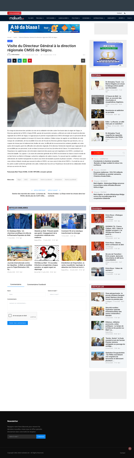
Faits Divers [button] (50, 18)
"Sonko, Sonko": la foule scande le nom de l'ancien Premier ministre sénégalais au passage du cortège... (115, 342)
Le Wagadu (109, 301)
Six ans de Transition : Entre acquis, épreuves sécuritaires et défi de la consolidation (114, 257)
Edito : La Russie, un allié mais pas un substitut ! (115, 123)
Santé (15, 37)
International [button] (98, 18)
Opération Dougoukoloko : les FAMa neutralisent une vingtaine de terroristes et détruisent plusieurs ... (115, 357)
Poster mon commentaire (17, 323)
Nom (9, 291)
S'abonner (41, 436)
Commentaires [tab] (15, 284)
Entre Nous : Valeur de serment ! (114, 269)
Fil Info (30, 18)
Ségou (19, 179)
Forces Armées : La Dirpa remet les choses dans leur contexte (66, 195)
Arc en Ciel (37, 272)
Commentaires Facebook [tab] (36, 284)
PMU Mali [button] (39, 18)
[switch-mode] (125, 13)
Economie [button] (86, 18)
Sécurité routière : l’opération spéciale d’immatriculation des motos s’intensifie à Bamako (114, 311)
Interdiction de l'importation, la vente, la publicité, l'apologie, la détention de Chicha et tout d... (73, 265)
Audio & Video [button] (63, 18)
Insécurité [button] (111, 18)
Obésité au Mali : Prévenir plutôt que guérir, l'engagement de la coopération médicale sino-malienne (46, 234)
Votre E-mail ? (52, 291)
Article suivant (53, 190)
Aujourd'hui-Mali (38, 240)
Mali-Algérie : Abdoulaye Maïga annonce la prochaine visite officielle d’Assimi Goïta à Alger (109, 185)
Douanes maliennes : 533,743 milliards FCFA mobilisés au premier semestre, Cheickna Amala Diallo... (108, 174)
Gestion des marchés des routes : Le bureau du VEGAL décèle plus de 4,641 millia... (28, 195)
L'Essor (108, 90)
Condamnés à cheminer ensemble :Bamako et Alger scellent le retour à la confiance (108, 163)
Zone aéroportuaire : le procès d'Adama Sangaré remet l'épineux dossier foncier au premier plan (115, 296)
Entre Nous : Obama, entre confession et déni (115, 244)
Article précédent (39, 190)
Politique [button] (75, 18)
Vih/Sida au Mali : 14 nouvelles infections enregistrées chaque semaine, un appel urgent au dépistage (46, 266)
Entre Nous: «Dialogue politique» (114, 216)
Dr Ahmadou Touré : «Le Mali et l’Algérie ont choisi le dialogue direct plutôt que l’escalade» (115, 85)
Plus (129, 18)
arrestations (34, 179)
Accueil (9, 37)
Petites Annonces (14, 13)
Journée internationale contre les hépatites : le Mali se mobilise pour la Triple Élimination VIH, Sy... (19, 266)
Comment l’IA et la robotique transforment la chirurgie (72, 232)
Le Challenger (109, 219)
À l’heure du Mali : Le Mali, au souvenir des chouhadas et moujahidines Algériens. (115, 99)
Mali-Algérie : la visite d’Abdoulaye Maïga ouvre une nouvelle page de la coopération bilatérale (109, 196)
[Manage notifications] (129, 448)
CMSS (25, 179)
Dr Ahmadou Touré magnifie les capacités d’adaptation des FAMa (114, 135)
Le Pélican (108, 126)
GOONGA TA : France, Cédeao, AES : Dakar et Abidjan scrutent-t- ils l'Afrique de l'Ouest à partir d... (114, 230)
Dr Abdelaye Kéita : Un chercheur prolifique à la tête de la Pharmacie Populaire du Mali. (19, 233)
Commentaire (11, 299)
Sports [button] (121, 18)
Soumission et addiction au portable (115, 111)
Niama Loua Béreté (46, 179)
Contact (119, 13)
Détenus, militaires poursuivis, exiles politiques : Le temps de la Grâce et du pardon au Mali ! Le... (115, 326)
